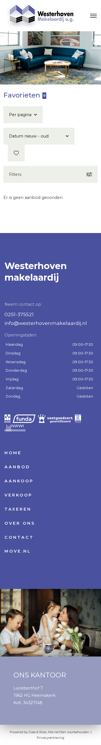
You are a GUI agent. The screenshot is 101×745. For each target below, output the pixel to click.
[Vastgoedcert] (55, 418)
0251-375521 (19, 314)
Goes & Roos (37, 732)
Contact (19, 537)
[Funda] (24, 418)
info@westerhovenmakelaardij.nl (45, 323)
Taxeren (17, 509)
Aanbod (17, 466)
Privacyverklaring (50, 738)
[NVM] (7, 418)
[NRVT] (78, 418)
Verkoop (18, 495)
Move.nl (17, 551)
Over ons (19, 523)
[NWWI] (15, 427)
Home (13, 452)
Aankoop (19, 481)
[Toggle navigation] (93, 16)
